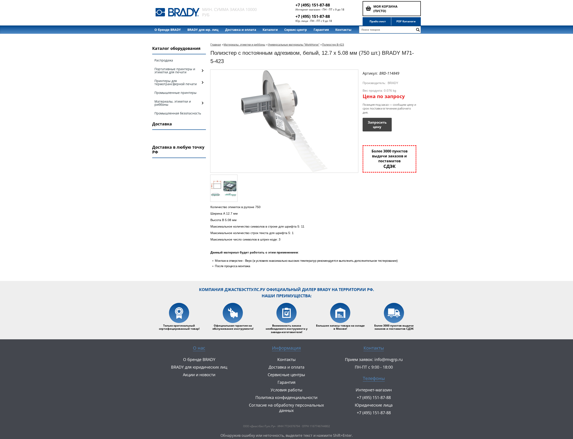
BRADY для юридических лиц (199, 367)
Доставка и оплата (240, 29)
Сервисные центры (286, 374)
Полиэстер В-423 (333, 44)
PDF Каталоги (406, 21)
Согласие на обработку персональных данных (286, 407)
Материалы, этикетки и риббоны (244, 44)
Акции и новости (199, 374)
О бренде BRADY (167, 29)
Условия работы (286, 390)
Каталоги (270, 29)
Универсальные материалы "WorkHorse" (293, 44)
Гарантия (321, 29)
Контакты (343, 29)
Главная (215, 44)
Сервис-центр (295, 29)
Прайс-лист (378, 21)
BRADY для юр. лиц (202, 29)
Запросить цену (377, 124)
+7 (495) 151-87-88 (312, 5)
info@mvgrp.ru (388, 359)
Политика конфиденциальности (286, 397)
